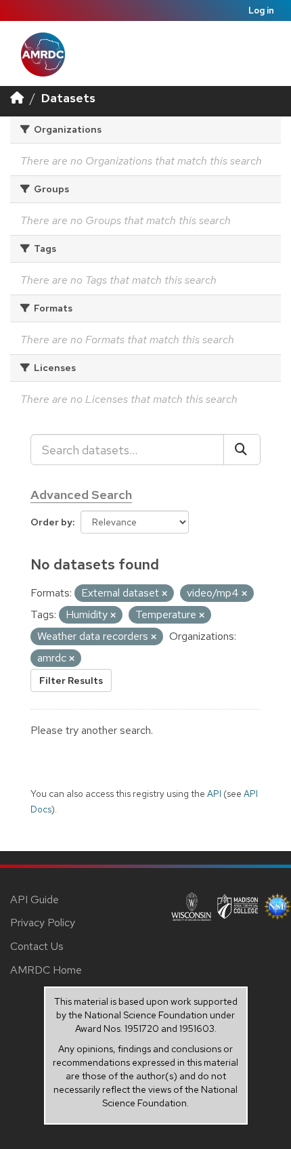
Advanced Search (81, 494)
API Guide (34, 899)
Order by (51, 522)
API (214, 793)
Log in (261, 10)
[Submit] (242, 449)
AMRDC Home (46, 970)
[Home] (17, 98)
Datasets (68, 98)
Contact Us (37, 946)
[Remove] (164, 594)
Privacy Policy (42, 922)
